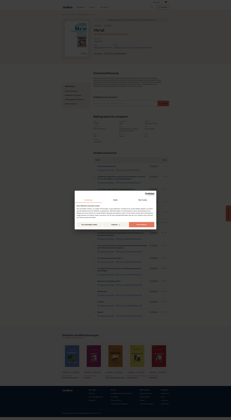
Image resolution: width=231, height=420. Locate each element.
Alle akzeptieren (142, 224)
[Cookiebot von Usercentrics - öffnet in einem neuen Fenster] (146, 194)
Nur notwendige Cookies (89, 224)
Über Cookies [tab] (142, 200)
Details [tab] (115, 200)
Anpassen (114, 224)
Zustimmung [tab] (88, 200)
